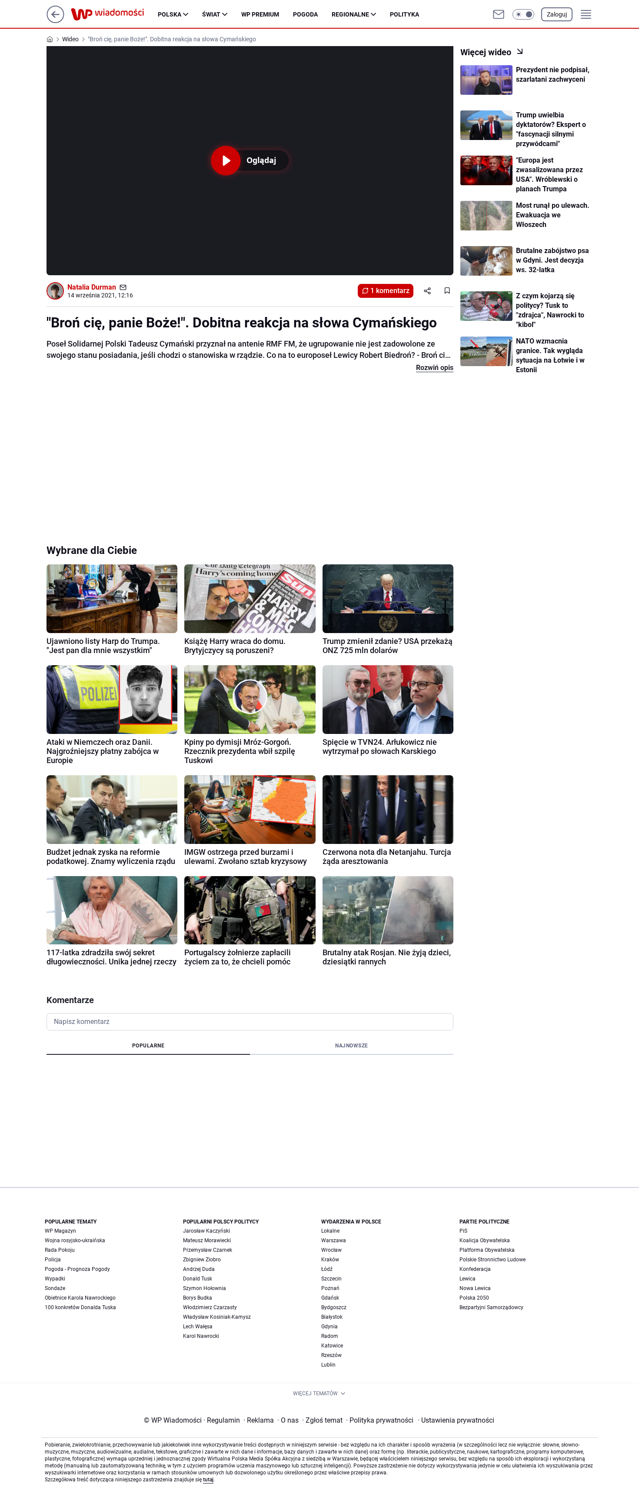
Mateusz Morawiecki (207, 1240)
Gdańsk (330, 1298)
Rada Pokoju (60, 1250)
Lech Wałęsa (198, 1327)
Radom (329, 1336)
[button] (523, 14)
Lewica (467, 1279)
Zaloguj (557, 14)
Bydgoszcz (333, 1307)
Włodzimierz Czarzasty (210, 1307)
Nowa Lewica (475, 1288)
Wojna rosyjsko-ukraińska (75, 1240)
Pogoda (305, 14)
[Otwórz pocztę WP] (499, 14)
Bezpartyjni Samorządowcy (491, 1307)
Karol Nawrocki (201, 1336)
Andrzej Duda (199, 1269)
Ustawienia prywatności (456, 1420)
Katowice (332, 1346)
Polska (169, 14)
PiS (463, 1231)
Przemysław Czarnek (207, 1250)
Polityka (404, 14)
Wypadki (55, 1279)
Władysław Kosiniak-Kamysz (217, 1317)
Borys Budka (197, 1298)
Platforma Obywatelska (487, 1250)
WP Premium (260, 14)
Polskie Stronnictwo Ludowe (492, 1260)
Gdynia (329, 1327)
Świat (211, 14)
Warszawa (333, 1240)
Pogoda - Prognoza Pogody (77, 1269)
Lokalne (330, 1231)
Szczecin (331, 1279)
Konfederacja (475, 1269)
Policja (53, 1260)
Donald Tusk (197, 1279)
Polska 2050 (474, 1298)
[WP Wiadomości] (114, 14)
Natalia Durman (91, 287)
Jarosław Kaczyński (206, 1231)
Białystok (332, 1317)
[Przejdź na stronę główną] (55, 21)
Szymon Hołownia (204, 1288)
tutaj (208, 1480)
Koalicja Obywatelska (484, 1240)
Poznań (330, 1288)
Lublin (328, 1365)
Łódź (327, 1269)
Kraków (330, 1260)
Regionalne (350, 14)
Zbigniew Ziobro (202, 1260)
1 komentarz (389, 291)
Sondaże (55, 1288)
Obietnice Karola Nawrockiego (80, 1298)
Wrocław (331, 1250)
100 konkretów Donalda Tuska (80, 1307)
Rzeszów (331, 1355)
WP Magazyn (60, 1231)
